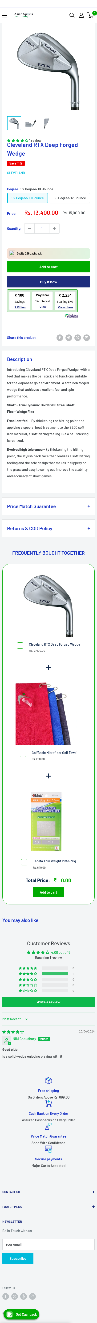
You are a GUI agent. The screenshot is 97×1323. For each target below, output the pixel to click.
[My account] (81, 15)
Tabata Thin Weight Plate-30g (54, 861)
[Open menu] (4, 15)
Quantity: (14, 228)
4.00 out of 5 (60, 952)
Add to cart (48, 266)
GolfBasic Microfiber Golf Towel (54, 753)
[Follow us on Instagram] (32, 1296)
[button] (28, 973)
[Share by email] (86, 337)
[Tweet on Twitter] (77, 337)
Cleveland (16, 173)
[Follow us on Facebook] (5, 1296)
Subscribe (17, 1258)
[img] (13, 1032)
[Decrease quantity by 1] (29, 228)
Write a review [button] (48, 1002)
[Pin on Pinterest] (68, 337)
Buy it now (48, 281)
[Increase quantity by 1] (54, 228)
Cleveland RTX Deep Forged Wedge (54, 644)
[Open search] (72, 15)
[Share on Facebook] (60, 337)
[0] (91, 15)
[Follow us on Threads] (23, 1296)
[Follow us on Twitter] (14, 1296)
